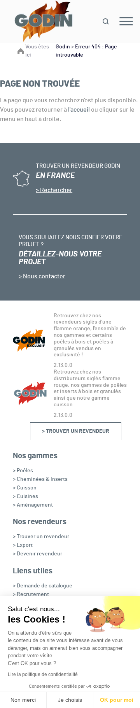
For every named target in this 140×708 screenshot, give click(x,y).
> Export (23, 545)
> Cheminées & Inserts (40, 479)
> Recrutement (31, 594)
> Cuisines (25, 496)
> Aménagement (33, 505)
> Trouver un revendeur (75, 431)
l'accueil (79, 110)
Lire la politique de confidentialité (43, 674)
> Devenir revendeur (37, 554)
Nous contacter (43, 276)
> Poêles (23, 470)
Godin (63, 47)
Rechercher (55, 190)
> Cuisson (25, 488)
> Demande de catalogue (42, 586)
